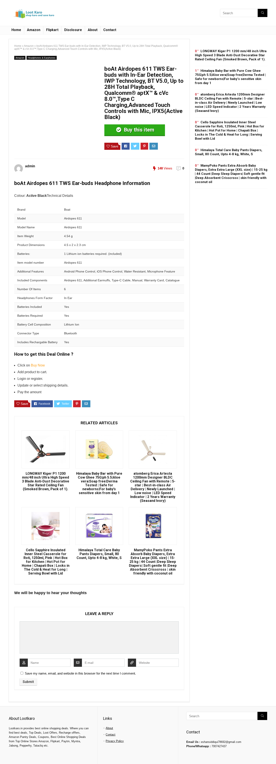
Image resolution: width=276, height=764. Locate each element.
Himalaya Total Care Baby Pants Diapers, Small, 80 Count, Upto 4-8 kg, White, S (99, 554)
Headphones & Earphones (41, 57)
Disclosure (73, 30)
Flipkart (52, 30)
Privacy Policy (115, 741)
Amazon (33, 30)
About (92, 30)
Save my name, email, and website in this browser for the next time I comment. (80, 673)
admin (30, 166)
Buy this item (138, 130)
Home (16, 30)
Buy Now (38, 365)
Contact (109, 30)
